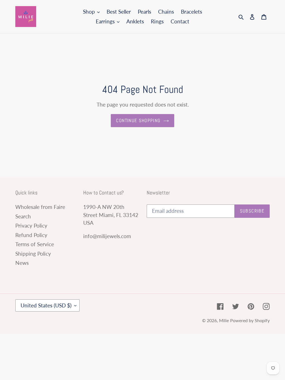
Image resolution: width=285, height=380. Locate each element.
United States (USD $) (46, 305)
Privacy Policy (31, 225)
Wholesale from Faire (40, 207)
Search (23, 216)
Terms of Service (34, 244)
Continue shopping (138, 120)
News (22, 263)
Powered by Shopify (250, 320)
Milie (224, 320)
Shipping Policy (33, 253)
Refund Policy (31, 235)
